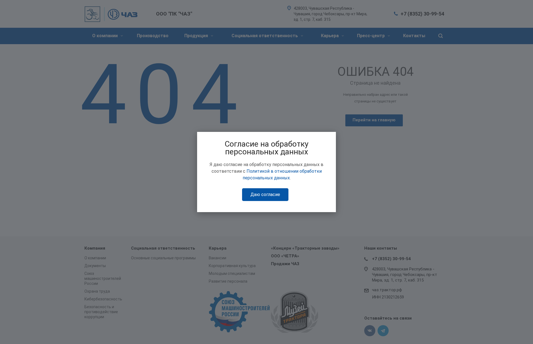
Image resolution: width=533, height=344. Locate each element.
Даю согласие (265, 194)
